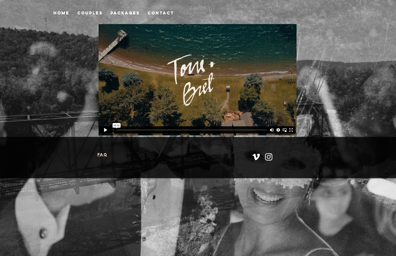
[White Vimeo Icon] (256, 157)
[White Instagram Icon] (269, 157)
